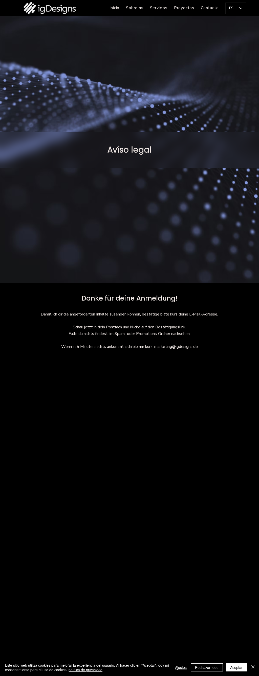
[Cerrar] (253, 667)
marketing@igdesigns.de (176, 346)
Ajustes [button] (181, 667)
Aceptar (236, 667)
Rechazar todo (207, 667)
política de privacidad (85, 669)
